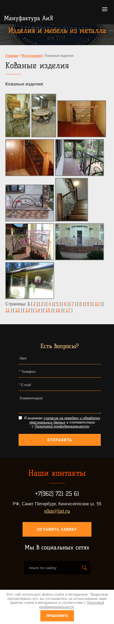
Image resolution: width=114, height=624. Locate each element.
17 (67, 310)
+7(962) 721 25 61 (57, 493)
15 (47, 310)
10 (97, 304)
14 (37, 310)
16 (57, 310)
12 (17, 310)
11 (7, 310)
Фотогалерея (31, 56)
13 (27, 310)
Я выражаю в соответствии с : (62, 422)
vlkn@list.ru (57, 511)
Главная (11, 56)
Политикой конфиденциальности (62, 426)
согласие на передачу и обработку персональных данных (64, 420)
